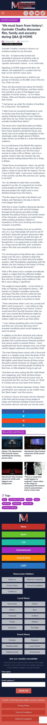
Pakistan (6, 503)
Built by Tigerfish (38, 700)
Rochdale (35, 627)
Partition (16, 503)
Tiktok (42, 13)
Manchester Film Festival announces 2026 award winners (34, 453)
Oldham (35, 622)
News (23, 526)
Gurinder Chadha (16, 499)
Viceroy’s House (9, 507)
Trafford (35, 616)
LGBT (23, 565)
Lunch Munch (34, 646)
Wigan (12, 622)
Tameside (12, 616)
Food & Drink (23, 557)
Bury (35, 610)
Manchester (12, 604)
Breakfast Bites (12, 646)
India (37, 499)
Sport (23, 534)
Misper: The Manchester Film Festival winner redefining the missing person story (12, 454)
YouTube (37, 13)
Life (23, 542)
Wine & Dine (35, 652)
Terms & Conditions (35, 585)
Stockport (12, 627)
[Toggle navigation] (3, 13)
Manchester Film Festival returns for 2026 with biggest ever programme (12, 480)
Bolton (12, 610)
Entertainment (9, 20)
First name (6, 672)
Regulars (34, 640)
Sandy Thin (25, 41)
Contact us (12, 591)
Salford (35, 604)
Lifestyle (12, 640)
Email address (8, 680)
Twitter (31, 13)
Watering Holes (12, 652)
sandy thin (28, 503)
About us (12, 579)
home (29, 499)
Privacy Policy (12, 585)
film (4, 499)
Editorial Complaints (35, 579)
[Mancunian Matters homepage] (23, 5)
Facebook (25, 13)
